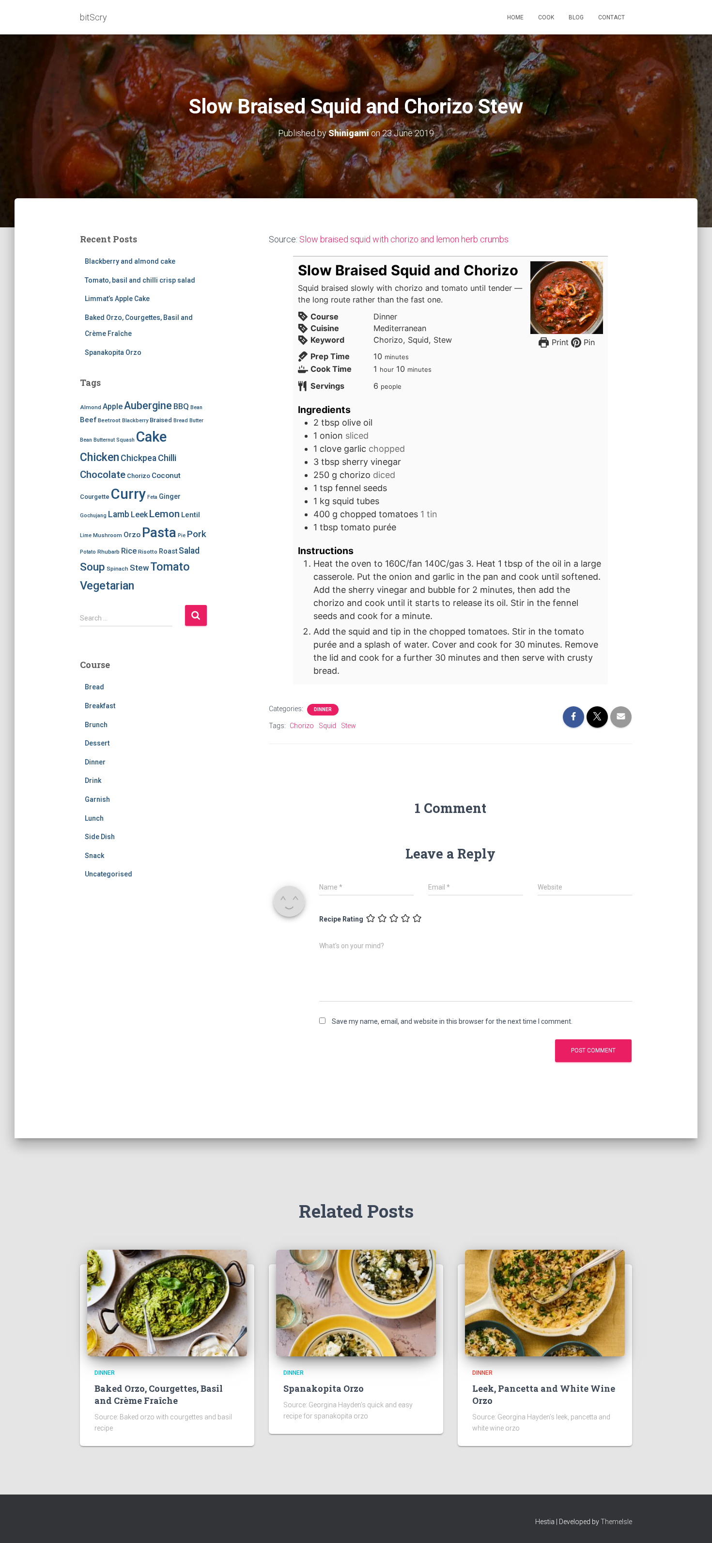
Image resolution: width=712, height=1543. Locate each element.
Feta (152, 497)
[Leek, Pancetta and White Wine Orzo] (545, 1302)
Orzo (132, 534)
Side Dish (100, 837)
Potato (88, 552)
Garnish (97, 799)
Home (515, 17)
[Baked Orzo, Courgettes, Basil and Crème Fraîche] (167, 1302)
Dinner (95, 762)
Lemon (164, 514)
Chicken (99, 457)
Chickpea (138, 458)
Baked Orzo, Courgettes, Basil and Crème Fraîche (158, 1394)
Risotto (147, 551)
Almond (90, 407)
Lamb (118, 514)
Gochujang (93, 515)
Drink (93, 780)
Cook (546, 17)
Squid (327, 726)
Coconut (166, 475)
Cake (151, 437)
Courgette (94, 496)
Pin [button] (588, 342)
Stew (139, 568)
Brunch (96, 725)
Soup (92, 566)
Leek (139, 514)
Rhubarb (108, 551)
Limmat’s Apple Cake (117, 298)
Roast (168, 551)
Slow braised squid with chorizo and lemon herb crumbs (404, 239)
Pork (196, 534)
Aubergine (148, 405)
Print (558, 342)
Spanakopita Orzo (113, 352)
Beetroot (109, 420)
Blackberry (135, 420)
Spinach (117, 568)
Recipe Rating (341, 919)
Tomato (170, 566)
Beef (88, 419)
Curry (128, 494)
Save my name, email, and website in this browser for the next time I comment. (452, 1021)
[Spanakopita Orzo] (356, 1302)
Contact (611, 17)
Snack (94, 855)
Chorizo (138, 475)
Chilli (167, 458)
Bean (196, 407)
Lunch (94, 818)
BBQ (181, 406)
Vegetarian (107, 585)
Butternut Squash (114, 440)
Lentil (190, 514)
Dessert (97, 743)
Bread (180, 420)
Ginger (170, 496)
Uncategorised (108, 874)
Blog (576, 17)
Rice (129, 551)
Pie (182, 535)
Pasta (159, 533)
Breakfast (100, 706)
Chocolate (102, 474)
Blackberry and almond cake (130, 261)
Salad (189, 551)
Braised (161, 420)
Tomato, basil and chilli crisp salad (140, 280)
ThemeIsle (616, 1522)
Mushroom (107, 535)
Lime (86, 535)
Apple (113, 406)
